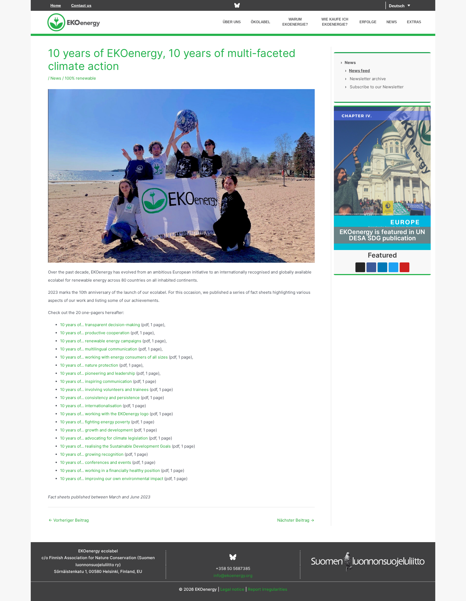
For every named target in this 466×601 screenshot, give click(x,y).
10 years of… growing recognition (92, 454)
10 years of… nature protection (89, 365)
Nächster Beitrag (295, 520)
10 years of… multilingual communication (98, 349)
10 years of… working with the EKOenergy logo (104, 413)
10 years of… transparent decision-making (100, 324)
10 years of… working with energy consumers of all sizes (114, 357)
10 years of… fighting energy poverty (95, 421)
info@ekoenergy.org (233, 575)
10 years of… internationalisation (91, 405)
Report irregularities (267, 589)
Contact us (81, 5)
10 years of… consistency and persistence (100, 397)
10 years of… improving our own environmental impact (111, 478)
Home (55, 5)
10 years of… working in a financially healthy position (110, 470)
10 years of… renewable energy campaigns (100, 340)
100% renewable (80, 78)
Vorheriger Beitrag (69, 520)
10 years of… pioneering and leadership (97, 373)
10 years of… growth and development (96, 430)
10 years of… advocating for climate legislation (104, 438)
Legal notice (232, 589)
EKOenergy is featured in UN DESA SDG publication (382, 235)
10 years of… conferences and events (95, 462)
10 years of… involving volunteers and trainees (104, 389)
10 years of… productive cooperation (94, 332)
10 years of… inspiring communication (96, 381)
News (55, 78)
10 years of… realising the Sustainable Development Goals (115, 446)
